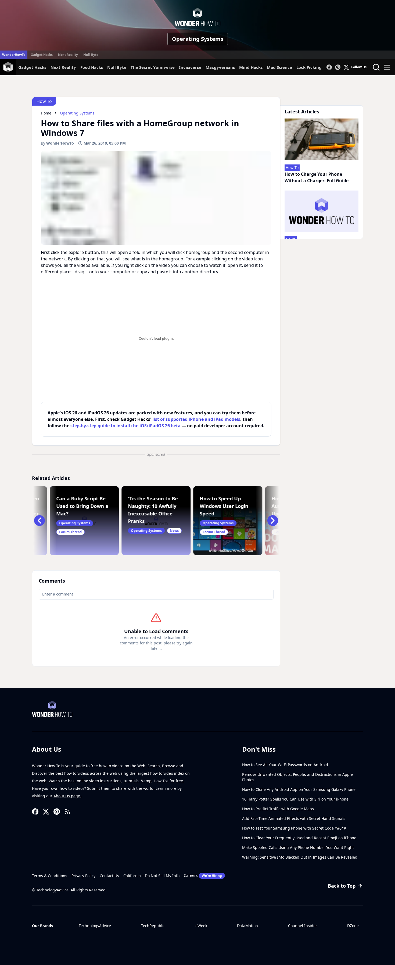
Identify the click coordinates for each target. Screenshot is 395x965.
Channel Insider (302, 925)
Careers (203, 875)
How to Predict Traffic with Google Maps (278, 808)
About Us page (67, 795)
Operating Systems (197, 38)
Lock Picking (309, 67)
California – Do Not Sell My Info (151, 875)
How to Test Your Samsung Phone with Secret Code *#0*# (294, 828)
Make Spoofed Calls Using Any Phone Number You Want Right (298, 847)
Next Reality (68, 54)
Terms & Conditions (49, 875)
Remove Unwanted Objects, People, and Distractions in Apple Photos (297, 777)
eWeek (201, 925)
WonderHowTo (13, 54)
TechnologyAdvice (95, 925)
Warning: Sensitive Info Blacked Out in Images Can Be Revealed (299, 857)
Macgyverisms (220, 67)
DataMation (247, 925)
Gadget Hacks (42, 54)
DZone (353, 925)
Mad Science (279, 67)
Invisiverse (190, 67)
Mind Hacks (251, 67)
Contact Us (109, 875)
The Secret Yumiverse (153, 67)
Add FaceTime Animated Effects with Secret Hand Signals (293, 818)
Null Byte (90, 54)
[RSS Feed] (67, 811)
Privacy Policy (83, 875)
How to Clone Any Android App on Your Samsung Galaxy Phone (299, 789)
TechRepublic (153, 925)
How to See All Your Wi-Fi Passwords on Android (285, 764)
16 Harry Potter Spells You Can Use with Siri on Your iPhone (295, 799)
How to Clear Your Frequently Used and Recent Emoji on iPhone (299, 837)
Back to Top (342, 886)
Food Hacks (91, 67)
